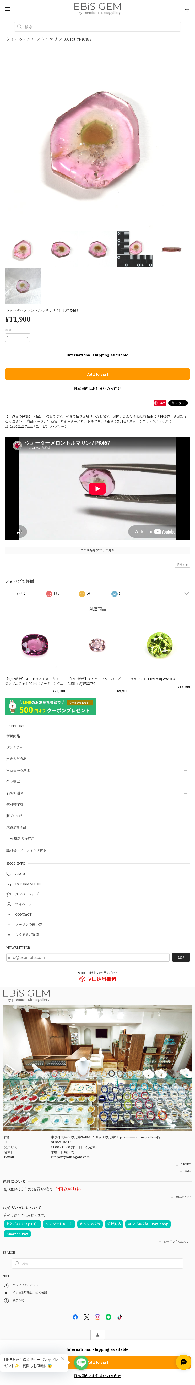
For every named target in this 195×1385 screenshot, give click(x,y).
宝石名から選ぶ (18, 770)
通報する (182, 564)
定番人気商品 (16, 759)
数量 (8, 330)
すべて (21, 593)
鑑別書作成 (14, 805)
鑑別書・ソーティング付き (26, 850)
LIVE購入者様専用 (20, 839)
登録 (181, 957)
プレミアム (14, 748)
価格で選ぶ (14, 793)
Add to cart (97, 374)
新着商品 (13, 736)
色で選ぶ (13, 782)
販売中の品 (14, 816)
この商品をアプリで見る (97, 550)
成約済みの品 (16, 828)
